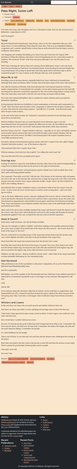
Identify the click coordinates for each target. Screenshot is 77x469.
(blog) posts (5, 425)
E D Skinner (6, 2)
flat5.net (4, 427)
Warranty (46, 429)
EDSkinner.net (6, 420)
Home (45, 420)
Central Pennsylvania (37, 359)
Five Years (50, 359)
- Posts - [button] (11, 6)
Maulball (7, 450)
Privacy (46, 427)
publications (11, 422)
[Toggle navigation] (32, 2)
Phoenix (40, 21)
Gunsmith (70, 21)
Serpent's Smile (10, 446)
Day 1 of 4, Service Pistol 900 (18, 359)
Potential (30, 362)
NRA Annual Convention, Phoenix (13, 362)
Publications (47, 422)
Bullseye (16, 17)
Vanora (7, 448)
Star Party (27, 443)
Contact (16, 436)
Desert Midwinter (17, 21)
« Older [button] (4, 6)
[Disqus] (38, 389)
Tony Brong (22, 24)
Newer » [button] (18, 6)
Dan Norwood (10, 24)
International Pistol (58, 21)
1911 (46, 21)
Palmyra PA (30, 21)
